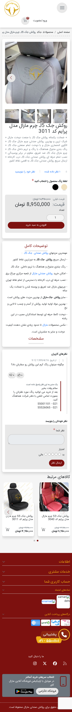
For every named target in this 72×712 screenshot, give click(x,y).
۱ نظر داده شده (52, 172)
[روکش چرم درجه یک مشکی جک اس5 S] (18, 497)
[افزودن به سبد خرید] (43, 529)
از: (55, 360)
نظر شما (60, 431)
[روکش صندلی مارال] (12, 8)
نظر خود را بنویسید (25, 172)
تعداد (61, 210)
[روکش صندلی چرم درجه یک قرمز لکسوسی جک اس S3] (54, 497)
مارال (45, 325)
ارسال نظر (56, 463)
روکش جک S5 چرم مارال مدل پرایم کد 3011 (19, 518)
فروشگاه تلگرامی (47, 691)
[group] (36, 74)
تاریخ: (51, 360)
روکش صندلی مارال (43, 273)
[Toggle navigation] (62, 8)
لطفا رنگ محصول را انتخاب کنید (50, 182)
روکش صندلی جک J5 (35, 253)
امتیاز (61, 450)
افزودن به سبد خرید (36, 225)
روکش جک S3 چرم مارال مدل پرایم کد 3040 (55, 518)
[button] (25, 21)
